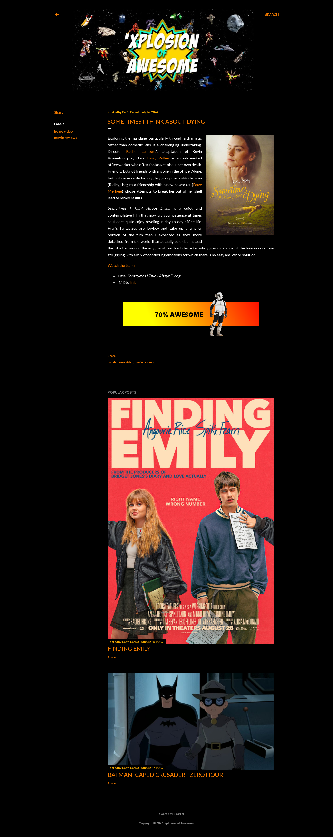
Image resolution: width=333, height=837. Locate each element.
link (133, 282)
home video (63, 131)
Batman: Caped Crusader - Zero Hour (165, 774)
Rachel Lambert (141, 151)
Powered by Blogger (170, 814)
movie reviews (65, 137)
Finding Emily (129, 648)
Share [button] (58, 112)
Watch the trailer (122, 265)
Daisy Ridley (158, 158)
